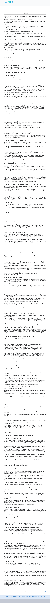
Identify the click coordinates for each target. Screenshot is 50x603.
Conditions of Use (25, 600)
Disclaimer (20, 600)
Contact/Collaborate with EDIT (31, 596)
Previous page (6, 13)
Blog (38, 596)
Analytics (47, 4)
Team (11, 596)
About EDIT (7, 596)
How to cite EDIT (22, 596)
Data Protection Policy (32, 600)
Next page (44, 13)
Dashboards (42, 596)
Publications (15, 596)
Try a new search (40, 4)
